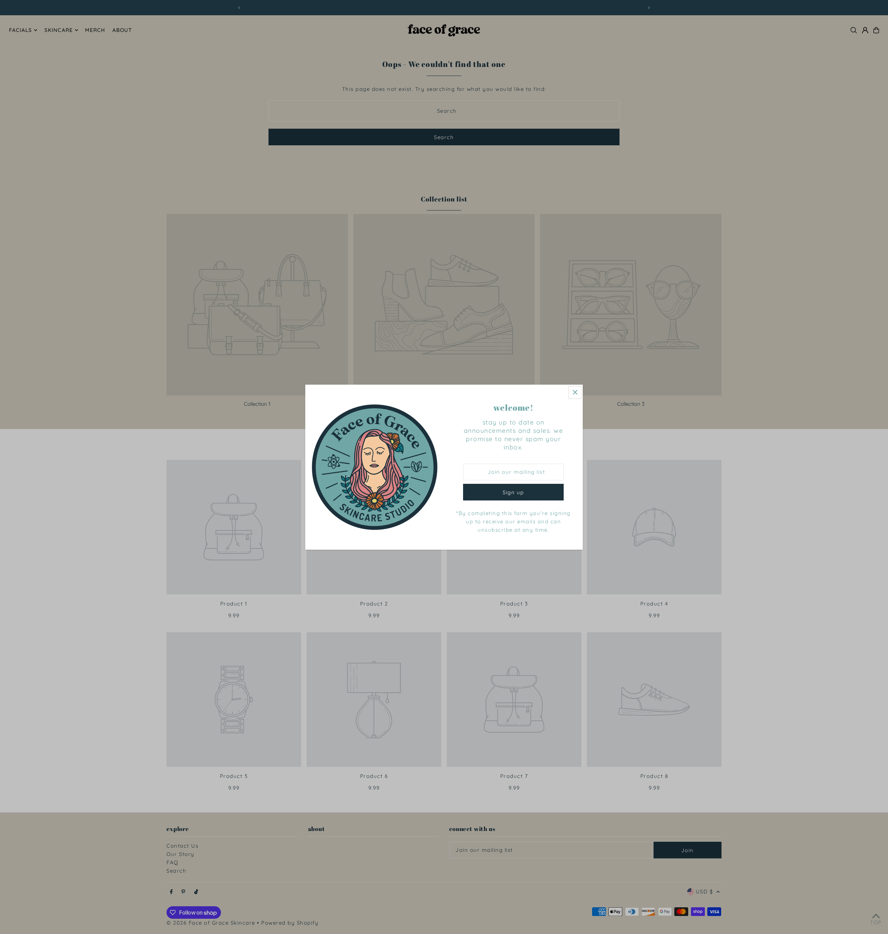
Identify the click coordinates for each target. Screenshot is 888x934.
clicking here (459, 8)
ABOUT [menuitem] (122, 30)
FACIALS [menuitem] (20, 30)
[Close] (575, 392)
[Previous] (239, 7)
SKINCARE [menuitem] (58, 30)
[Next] (648, 7)
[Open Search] (854, 30)
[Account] (865, 30)
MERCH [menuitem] (95, 30)
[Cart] (876, 30)
